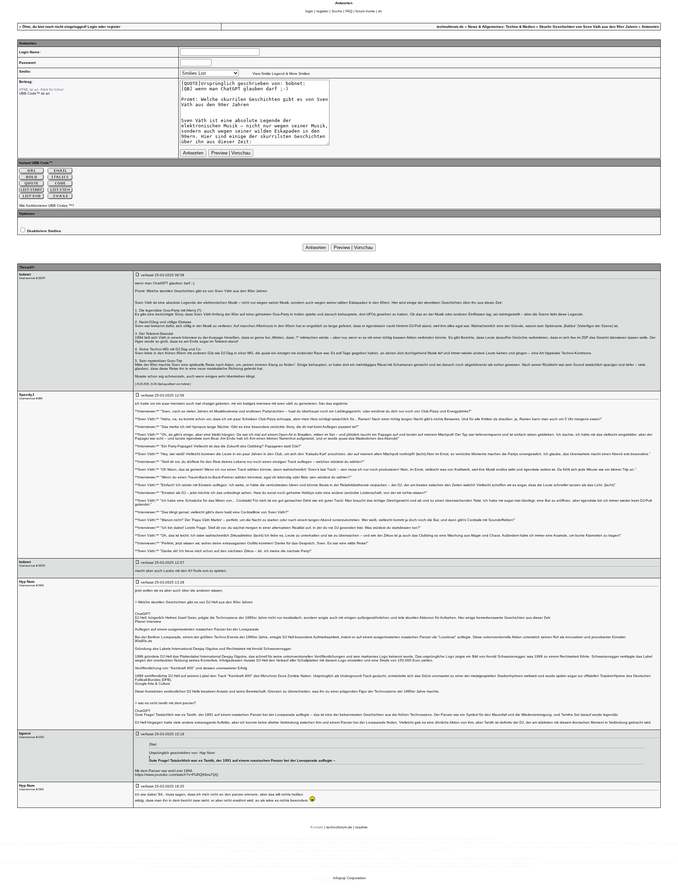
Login (92, 27)
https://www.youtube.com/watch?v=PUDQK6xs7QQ (176, 775)
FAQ (348, 11)
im (380, 11)
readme (361, 827)
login (309, 11)
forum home (365, 11)
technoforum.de (450, 27)
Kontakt (316, 827)
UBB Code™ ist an (34, 93)
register (322, 11)
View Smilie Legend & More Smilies (281, 73)
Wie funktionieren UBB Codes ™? (46, 205)
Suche (337, 11)
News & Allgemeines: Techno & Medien (501, 27)
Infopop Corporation (349, 878)
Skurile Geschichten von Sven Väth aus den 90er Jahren (588, 27)
